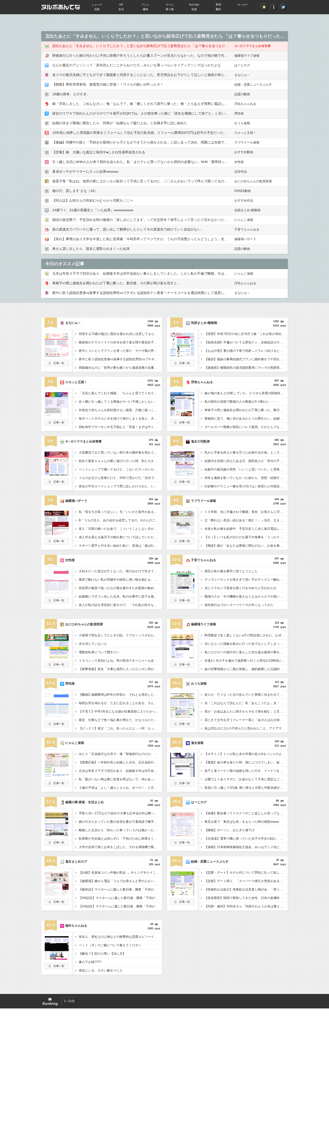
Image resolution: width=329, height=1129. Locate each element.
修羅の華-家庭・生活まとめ (84, 802)
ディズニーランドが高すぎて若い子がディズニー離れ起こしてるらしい (246, 579)
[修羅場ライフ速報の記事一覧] (182, 666)
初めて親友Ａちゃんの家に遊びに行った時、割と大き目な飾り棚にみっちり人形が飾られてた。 (120, 461)
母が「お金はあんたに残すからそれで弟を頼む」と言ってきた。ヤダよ (246, 711)
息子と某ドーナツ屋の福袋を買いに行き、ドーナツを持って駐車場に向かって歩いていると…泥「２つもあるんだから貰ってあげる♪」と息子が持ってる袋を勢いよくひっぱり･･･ (246, 771)
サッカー (242, 4)
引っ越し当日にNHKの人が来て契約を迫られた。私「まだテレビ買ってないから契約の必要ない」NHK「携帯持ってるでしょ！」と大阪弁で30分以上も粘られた (174, 162)
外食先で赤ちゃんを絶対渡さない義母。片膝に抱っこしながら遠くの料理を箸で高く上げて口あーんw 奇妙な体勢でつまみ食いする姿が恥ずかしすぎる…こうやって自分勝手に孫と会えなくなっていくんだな (120, 410)
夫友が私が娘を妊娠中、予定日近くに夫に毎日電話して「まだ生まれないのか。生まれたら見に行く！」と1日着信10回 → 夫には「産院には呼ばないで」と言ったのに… (246, 528)
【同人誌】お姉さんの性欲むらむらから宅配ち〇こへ (92, 200)
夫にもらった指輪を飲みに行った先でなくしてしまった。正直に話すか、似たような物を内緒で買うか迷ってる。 (246, 644)
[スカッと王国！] (57, 414)
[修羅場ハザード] (57, 533)
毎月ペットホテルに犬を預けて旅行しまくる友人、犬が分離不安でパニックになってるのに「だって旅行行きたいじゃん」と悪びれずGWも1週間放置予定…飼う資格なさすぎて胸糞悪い (120, 418)
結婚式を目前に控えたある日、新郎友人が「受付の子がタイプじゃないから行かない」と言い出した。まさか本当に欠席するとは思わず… (246, 461)
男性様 (239, 113)
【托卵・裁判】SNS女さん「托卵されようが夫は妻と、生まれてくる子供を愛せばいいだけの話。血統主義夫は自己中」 (246, 906)
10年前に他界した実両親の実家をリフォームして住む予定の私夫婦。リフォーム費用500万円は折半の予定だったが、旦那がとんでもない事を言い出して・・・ (173, 133)
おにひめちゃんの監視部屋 (253, 181)
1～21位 (69, 1001)
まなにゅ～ (242, 75)
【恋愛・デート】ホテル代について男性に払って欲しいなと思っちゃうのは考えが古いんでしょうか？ (246, 872)
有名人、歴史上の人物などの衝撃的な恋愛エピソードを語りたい (120, 937)
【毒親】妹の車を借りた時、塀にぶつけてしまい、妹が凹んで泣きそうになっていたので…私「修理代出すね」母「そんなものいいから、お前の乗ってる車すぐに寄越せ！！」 (246, 762)
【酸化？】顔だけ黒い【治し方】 (102, 953)
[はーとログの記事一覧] (182, 844)
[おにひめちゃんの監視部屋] (57, 657)
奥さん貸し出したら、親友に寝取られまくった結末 (91, 249)
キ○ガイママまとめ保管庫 (252, 46)
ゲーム (170, 4)
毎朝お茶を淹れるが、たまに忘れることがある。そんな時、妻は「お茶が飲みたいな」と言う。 (120, 703)
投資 (194, 9)
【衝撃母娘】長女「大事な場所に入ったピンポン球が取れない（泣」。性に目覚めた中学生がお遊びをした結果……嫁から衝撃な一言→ (120, 669)
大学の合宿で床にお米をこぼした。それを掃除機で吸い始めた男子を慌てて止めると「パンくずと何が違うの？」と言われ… (120, 847)
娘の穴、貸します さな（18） (75, 191)
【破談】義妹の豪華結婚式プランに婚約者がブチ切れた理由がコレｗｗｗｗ (246, 359)
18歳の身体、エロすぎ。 (71, 94)
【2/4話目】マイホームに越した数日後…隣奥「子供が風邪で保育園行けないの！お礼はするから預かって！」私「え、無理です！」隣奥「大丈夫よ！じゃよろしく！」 (120, 906)
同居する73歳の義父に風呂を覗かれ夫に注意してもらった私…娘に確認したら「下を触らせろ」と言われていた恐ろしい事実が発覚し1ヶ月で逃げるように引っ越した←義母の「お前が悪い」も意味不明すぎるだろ (120, 334)
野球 (218, 4)
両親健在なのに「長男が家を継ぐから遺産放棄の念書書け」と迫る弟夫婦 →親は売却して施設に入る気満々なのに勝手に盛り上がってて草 (120, 367)
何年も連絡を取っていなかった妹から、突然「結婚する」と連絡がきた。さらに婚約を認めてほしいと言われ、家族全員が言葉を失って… (246, 478)
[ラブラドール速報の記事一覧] (182, 543)
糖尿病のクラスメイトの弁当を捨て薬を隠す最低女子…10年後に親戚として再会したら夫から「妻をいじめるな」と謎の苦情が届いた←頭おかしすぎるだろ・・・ (120, 342)
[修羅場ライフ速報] (182, 657)
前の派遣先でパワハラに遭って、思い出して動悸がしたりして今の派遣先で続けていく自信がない (126, 229)
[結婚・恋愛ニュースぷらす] (182, 894)
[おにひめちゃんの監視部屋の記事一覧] (56, 666)
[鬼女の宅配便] (182, 474)
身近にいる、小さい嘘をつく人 (101, 970)
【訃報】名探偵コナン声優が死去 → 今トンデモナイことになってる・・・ (120, 872)
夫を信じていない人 (93, 644)
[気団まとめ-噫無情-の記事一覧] (182, 365)
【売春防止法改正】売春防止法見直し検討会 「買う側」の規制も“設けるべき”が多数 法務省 (246, 889)
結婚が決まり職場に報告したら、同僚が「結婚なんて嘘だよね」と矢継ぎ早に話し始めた (119, 123)
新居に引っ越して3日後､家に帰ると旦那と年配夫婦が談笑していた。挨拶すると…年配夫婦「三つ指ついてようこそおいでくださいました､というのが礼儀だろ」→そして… (246, 787)
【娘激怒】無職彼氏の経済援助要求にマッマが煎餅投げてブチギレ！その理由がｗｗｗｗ (246, 367)
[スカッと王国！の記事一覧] (56, 424)
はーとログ (242, 65)
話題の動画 (242, 94)
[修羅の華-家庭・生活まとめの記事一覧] (56, 844)
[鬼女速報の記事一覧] (182, 785)
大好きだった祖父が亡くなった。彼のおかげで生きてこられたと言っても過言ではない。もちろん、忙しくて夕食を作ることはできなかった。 (120, 571)
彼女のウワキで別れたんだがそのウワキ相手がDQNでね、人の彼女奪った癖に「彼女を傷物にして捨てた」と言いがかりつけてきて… (153, 113)
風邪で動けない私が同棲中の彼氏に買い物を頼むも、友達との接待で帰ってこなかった (120, 579)
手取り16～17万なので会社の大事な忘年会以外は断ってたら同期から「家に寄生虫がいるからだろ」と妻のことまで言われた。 (120, 813)
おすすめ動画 (243, 152)
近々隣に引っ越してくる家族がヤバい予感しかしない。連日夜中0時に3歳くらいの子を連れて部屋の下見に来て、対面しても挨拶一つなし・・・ (120, 401)
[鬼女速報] (182, 775)
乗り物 (170, 9)
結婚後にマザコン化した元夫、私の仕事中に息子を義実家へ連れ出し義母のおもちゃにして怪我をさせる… (120, 596)
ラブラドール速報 (246, 142)
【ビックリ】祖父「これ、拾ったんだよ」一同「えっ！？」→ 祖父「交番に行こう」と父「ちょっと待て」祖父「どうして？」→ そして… (120, 728)
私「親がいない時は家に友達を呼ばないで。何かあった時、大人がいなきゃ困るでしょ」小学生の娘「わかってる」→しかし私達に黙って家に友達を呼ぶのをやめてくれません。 (120, 779)
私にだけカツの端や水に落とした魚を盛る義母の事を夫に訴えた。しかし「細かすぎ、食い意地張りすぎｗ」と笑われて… (246, 652)
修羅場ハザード (245, 239)
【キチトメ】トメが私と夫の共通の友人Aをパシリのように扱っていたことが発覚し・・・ (246, 754)
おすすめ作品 (243, 200)
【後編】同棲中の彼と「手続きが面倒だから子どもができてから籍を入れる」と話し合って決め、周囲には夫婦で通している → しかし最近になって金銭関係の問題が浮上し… (184, 142)
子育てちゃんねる (246, 229)
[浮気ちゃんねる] (182, 414)
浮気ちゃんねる (245, 104)
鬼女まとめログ (76, 861)
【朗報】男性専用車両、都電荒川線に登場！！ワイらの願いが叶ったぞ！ (108, 84)
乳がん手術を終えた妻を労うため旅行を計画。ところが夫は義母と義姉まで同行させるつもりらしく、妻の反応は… (246, 452)
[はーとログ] (182, 835)
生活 (121, 9)
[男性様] (57, 716)
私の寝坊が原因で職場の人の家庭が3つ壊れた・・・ (241, 401)
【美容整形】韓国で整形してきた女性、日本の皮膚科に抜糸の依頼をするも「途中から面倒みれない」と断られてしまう (246, 898)
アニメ (145, 4)
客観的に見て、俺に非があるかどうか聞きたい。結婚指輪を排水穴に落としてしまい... (246, 418)
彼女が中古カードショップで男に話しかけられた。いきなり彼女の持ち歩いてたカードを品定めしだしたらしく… (120, 486)
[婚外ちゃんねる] (57, 958)
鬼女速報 (197, 742)
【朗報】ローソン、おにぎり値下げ (229, 830)
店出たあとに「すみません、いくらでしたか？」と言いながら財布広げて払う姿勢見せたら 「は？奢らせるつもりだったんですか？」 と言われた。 (164, 46)
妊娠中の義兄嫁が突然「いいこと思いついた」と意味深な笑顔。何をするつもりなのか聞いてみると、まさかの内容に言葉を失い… (246, 469)
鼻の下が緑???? (90, 962)
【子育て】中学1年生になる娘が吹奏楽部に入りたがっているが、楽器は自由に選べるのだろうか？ (120, 711)
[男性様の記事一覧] (56, 726)
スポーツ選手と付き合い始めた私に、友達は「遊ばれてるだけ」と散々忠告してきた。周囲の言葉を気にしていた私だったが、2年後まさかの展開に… (120, 545)
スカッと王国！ (245, 133)
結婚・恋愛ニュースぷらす (253, 84)
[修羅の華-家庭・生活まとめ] (57, 835)
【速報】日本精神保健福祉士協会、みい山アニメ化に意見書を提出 (246, 847)
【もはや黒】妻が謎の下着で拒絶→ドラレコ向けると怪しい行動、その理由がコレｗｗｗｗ (246, 351)
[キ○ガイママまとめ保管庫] (57, 474)
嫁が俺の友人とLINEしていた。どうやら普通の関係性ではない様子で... (246, 393)
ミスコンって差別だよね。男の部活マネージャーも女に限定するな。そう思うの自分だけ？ (120, 660)
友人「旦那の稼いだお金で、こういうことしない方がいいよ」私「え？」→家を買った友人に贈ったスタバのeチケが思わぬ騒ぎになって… (120, 528)
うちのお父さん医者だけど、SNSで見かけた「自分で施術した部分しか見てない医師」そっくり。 (120, 478)
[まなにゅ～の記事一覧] (56, 365)
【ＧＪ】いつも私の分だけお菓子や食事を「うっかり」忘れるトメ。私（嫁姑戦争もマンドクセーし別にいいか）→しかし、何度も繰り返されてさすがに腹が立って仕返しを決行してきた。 (246, 537)
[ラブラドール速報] (182, 533)
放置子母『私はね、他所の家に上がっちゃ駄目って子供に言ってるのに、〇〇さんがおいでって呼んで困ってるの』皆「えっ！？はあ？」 (156, 181)
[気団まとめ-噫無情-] (182, 355)
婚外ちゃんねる (76, 925)
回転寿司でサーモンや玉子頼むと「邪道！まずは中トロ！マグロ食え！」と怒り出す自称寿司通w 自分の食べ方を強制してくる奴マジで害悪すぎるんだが (120, 427)
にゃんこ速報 (243, 220)
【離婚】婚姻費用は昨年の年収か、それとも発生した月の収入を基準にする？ (120, 694)
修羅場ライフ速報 (246, 55)
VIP (121, 4)
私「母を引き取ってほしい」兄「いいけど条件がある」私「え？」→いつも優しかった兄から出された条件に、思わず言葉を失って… (120, 512)
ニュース (97, 4)
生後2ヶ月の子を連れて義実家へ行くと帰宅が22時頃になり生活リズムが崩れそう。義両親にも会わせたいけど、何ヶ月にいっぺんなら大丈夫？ (246, 660)
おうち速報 (242, 123)
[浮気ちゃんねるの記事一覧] (182, 424)
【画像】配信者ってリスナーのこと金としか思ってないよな (246, 813)
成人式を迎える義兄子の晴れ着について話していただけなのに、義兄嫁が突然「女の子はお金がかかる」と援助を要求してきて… (120, 537)
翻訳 (218, 9)
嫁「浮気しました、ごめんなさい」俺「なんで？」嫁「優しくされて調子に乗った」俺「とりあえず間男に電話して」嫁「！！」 (150, 104)
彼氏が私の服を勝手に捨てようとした (231, 571)
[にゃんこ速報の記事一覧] (56, 785)
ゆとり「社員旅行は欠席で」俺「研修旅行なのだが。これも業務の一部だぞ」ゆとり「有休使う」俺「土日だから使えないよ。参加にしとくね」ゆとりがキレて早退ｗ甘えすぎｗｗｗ (120, 754)
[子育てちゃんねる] (182, 592)
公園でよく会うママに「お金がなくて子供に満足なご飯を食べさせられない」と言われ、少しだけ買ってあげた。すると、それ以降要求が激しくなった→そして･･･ (246, 779)
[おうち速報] (182, 716)
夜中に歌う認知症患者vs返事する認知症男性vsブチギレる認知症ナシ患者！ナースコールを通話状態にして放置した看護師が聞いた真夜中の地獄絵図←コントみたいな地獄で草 (185, 293)
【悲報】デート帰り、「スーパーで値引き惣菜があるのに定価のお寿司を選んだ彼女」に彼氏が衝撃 (246, 881)
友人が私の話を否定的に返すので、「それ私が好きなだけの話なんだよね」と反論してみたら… (120, 605)
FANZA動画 (242, 191)
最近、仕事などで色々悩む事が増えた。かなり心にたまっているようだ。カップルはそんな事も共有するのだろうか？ (120, 720)
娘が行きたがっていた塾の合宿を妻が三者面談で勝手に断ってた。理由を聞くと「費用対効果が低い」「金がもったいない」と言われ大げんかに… (120, 821)
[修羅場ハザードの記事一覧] (56, 543)
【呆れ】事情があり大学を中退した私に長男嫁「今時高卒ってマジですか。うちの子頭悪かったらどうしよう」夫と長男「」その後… (153, 239)
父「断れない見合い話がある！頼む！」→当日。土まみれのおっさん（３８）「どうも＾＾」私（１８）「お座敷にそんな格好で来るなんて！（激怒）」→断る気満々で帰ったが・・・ (246, 520)
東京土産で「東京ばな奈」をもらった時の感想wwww (241, 821)
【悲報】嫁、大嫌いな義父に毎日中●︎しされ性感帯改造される (98, 152)
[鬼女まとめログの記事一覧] (56, 903)
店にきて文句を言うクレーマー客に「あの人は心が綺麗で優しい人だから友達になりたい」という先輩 (246, 720)
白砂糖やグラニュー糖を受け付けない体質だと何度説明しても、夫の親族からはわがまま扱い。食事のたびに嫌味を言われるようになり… (246, 486)
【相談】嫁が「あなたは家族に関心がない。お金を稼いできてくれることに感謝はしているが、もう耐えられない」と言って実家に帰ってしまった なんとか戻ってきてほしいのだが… (246, 545)
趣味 (145, 9)
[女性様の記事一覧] (56, 602)
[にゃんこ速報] (57, 775)
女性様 (239, 162)
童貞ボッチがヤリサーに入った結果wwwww (85, 171)
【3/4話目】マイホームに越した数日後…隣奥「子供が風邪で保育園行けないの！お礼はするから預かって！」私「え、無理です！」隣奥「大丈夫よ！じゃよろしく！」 (120, 898)
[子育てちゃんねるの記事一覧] (182, 602)
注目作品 (240, 171)
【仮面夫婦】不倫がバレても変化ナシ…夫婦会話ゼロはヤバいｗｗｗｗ (246, 342)
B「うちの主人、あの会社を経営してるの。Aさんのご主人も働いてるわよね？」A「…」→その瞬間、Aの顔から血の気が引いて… (120, 520)
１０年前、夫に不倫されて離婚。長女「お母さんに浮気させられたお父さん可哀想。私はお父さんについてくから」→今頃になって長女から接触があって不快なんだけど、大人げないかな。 (246, 512)
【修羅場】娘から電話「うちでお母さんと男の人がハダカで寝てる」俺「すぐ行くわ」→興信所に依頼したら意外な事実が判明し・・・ (120, 881)
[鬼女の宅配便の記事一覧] (182, 483)
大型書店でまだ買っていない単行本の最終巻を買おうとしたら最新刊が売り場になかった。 (120, 452)
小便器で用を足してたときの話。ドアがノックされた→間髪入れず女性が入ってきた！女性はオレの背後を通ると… (120, 635)
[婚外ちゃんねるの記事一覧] (56, 968)
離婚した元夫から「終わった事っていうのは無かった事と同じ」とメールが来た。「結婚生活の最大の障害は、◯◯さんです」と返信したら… (120, 830)
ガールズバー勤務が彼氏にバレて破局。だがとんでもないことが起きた (246, 427)
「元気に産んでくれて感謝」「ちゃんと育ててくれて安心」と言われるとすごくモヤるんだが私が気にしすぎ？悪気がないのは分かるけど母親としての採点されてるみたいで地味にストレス (120, 393)
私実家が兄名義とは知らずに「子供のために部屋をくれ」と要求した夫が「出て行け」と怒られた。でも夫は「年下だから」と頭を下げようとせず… (120, 838)
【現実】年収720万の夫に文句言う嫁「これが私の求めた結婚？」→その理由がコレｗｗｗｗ (246, 334)
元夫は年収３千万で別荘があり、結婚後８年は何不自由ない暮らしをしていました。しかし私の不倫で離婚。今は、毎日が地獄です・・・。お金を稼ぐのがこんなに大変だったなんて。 (120, 771)
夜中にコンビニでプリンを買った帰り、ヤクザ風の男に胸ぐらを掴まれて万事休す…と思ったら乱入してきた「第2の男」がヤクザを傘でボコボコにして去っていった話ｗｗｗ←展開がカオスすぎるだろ (120, 351)
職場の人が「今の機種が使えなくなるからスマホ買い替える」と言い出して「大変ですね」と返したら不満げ (246, 596)
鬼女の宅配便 (200, 441)
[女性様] (57, 592)
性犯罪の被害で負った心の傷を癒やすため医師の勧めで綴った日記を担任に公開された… (120, 588)
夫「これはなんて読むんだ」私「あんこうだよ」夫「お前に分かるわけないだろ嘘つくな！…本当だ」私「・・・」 (246, 703)
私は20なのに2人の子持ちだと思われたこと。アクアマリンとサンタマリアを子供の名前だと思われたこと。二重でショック (246, 728)
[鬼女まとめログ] (57, 894)
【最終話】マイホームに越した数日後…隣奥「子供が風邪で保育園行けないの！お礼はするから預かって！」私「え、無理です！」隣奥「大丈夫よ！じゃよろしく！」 (120, 889)
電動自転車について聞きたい (99, 652)
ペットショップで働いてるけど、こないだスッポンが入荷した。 (120, 469)
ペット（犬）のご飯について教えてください (110, 945)
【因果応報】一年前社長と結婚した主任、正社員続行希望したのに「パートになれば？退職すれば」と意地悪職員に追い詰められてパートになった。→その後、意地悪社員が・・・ (120, 762)
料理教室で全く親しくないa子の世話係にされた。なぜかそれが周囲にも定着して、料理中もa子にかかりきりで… (246, 635)
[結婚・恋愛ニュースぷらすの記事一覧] (182, 903)
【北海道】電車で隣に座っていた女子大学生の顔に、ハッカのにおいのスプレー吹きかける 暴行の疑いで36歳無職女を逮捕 (246, 838)
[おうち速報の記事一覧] (182, 726)
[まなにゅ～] (57, 355)
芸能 (96, 9)
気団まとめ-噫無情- (247, 210)
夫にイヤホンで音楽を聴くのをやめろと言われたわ (240, 588)
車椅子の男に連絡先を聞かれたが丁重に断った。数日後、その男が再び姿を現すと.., (116, 283)
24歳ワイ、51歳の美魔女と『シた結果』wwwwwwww (92, 210)
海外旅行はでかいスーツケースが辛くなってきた (238, 605)
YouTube (194, 4)
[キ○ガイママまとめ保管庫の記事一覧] (56, 483)
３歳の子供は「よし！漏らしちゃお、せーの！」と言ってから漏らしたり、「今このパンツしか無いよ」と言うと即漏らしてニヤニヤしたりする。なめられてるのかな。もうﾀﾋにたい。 (120, 787)
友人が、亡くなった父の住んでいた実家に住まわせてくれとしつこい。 (246, 694)
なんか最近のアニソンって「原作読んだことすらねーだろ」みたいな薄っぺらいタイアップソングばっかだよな (136, 65)
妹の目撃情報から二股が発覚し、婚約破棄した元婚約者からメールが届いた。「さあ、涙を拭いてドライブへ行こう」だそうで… (246, 669)
